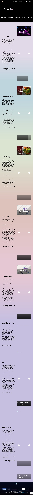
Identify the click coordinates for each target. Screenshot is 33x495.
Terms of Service (24, 492)
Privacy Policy (19, 492)
